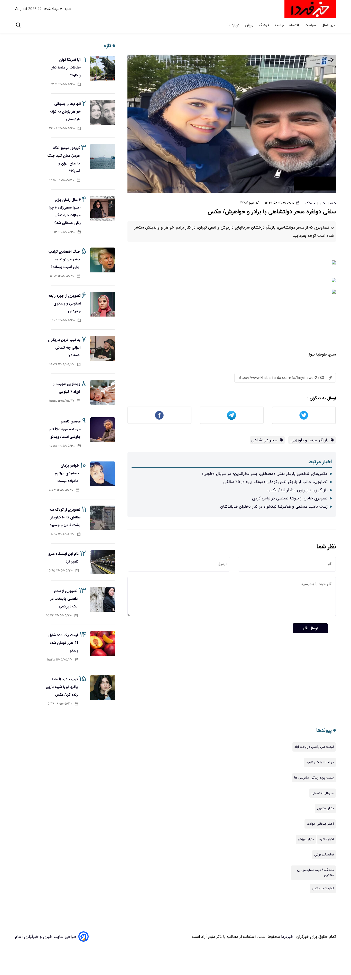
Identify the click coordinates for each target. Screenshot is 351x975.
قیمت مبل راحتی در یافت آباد (314, 747)
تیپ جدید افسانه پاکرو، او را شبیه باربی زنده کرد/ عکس (62, 686)
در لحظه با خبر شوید (320, 762)
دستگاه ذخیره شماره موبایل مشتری (315, 873)
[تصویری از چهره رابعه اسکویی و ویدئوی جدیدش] (102, 304)
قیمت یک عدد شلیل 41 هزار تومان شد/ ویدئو (63, 642)
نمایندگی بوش (324, 854)
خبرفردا (286, 936)
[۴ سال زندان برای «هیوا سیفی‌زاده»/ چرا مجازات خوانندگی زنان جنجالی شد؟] (102, 208)
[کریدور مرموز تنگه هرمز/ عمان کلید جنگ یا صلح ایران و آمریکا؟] (102, 156)
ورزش (249, 25)
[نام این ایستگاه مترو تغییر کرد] (102, 562)
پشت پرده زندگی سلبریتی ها (314, 777)
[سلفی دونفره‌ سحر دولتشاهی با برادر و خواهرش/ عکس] (231, 123)
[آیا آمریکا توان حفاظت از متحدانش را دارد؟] (102, 68)
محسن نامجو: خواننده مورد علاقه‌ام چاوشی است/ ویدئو (65, 429)
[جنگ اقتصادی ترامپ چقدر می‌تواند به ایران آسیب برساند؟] (102, 260)
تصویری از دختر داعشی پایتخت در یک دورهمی (64, 598)
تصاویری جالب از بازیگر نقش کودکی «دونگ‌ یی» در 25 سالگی (275, 482)
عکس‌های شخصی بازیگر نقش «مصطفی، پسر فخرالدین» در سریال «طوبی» (265, 473)
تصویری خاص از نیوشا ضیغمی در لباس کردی (290, 498)
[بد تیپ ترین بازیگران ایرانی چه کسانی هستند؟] (102, 348)
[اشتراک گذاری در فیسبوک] (159, 415)
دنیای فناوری (325, 808)
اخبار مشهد (326, 839)
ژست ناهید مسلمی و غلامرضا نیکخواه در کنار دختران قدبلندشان (274, 506)
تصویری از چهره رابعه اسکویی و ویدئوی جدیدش (64, 303)
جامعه (280, 25)
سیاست (310, 25)
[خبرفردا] (310, 9)
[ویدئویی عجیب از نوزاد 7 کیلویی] (102, 392)
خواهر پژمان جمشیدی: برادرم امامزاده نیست (67, 473)
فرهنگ (264, 25)
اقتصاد (294, 25)
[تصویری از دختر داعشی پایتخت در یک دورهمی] (102, 599)
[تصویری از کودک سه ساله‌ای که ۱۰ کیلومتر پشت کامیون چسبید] (102, 518)
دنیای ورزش (306, 839)
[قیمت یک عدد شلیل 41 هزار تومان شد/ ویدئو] (102, 643)
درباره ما (234, 25)
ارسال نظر (310, 628)
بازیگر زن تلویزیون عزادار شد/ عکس (297, 490)
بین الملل (328, 25)
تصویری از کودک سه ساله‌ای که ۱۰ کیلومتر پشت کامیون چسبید (64, 517)
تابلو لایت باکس (323, 888)
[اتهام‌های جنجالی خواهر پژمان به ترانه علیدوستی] (102, 112)
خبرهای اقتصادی (322, 793)
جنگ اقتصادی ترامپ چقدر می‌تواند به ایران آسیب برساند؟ (64, 259)
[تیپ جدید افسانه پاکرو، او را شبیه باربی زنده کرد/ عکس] (102, 687)
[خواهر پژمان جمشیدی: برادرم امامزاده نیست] (102, 473)
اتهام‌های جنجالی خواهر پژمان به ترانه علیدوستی (65, 111)
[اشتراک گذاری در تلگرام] (232, 415)
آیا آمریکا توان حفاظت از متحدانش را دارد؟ (65, 67)
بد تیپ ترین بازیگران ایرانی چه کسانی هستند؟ (64, 347)
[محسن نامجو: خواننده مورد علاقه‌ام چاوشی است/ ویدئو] (102, 429)
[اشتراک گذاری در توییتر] (304, 415)
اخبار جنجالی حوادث (320, 823)
